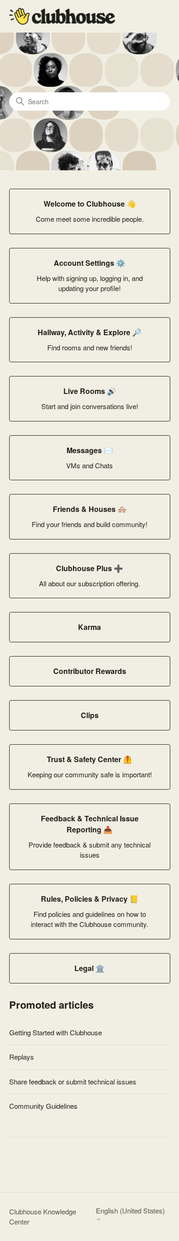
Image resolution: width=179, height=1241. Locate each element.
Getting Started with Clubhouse (55, 1032)
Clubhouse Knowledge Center (42, 1217)
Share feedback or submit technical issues (72, 1081)
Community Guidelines (43, 1106)
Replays (21, 1056)
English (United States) (130, 1211)
